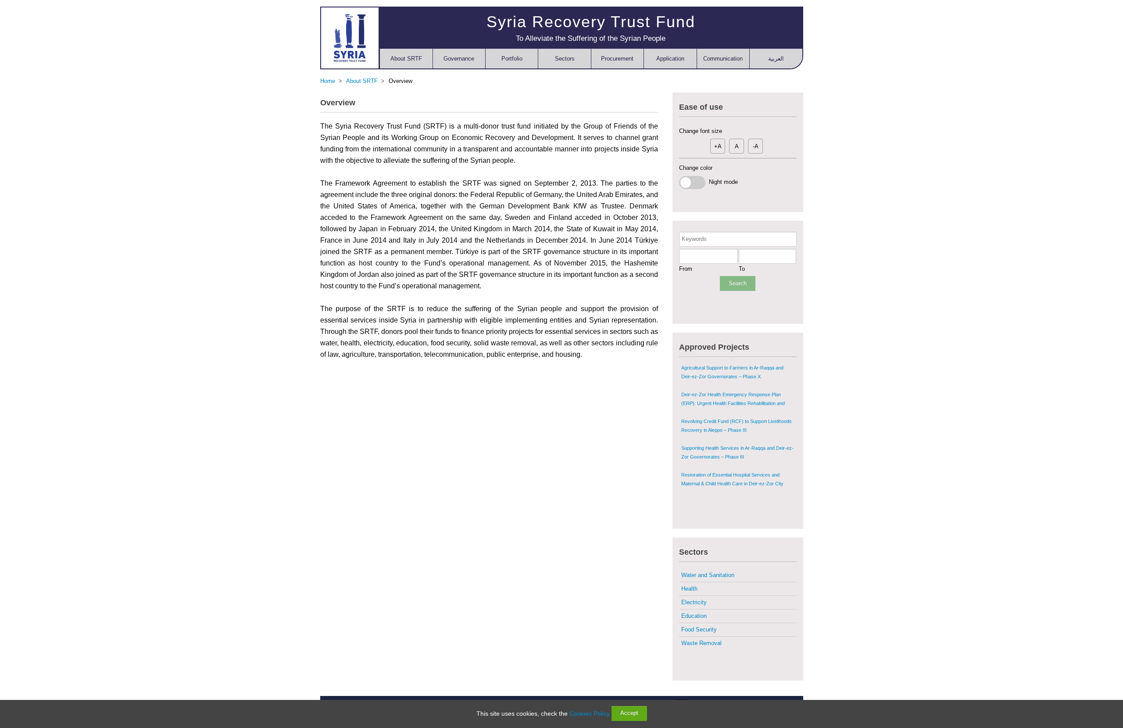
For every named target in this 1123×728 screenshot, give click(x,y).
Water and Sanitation (707, 575)
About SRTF (406, 58)
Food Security (699, 629)
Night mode (721, 182)
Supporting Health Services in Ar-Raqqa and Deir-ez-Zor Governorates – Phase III (737, 428)
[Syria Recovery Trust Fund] (349, 38)
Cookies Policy (589, 713)
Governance (458, 58)
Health (689, 588)
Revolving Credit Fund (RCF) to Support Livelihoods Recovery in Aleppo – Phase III (736, 401)
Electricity (694, 602)
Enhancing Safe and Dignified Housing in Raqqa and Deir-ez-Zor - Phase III (736, 482)
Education (694, 616)
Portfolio (511, 58)
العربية (776, 58)
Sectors (565, 58)
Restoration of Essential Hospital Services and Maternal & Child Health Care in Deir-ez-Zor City (732, 455)
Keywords (694, 239)
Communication (723, 58)
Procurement (617, 58)
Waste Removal (701, 643)
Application (670, 58)
